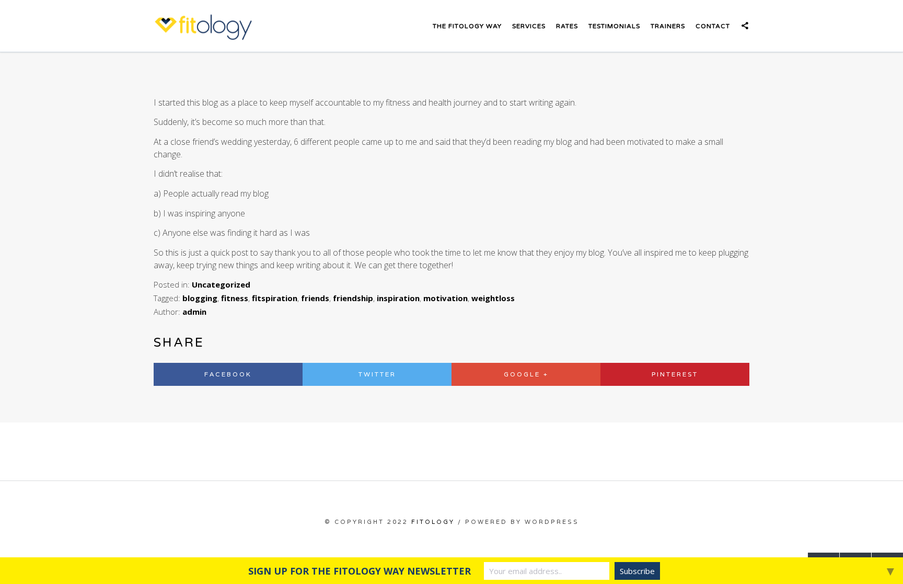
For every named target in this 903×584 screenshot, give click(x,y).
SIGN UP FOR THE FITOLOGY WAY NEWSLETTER (359, 571)
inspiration (398, 298)
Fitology (433, 521)
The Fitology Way (467, 26)
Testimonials (614, 26)
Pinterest (675, 374)
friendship (353, 298)
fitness (234, 298)
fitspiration (274, 298)
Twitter (377, 374)
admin (194, 311)
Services (529, 26)
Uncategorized (221, 284)
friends (315, 298)
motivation (445, 298)
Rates (567, 26)
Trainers (668, 26)
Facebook (228, 374)
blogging (199, 298)
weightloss (493, 298)
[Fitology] (203, 26)
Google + (526, 374)
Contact (713, 26)
